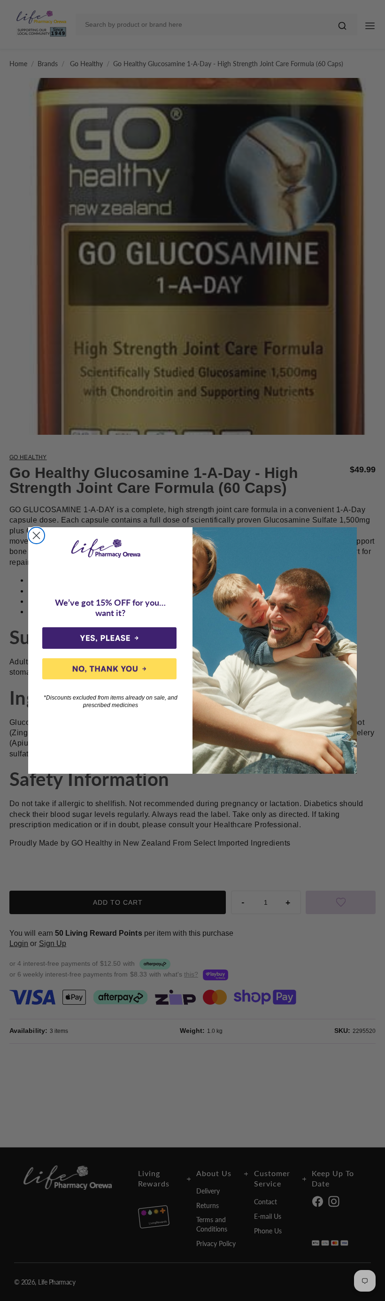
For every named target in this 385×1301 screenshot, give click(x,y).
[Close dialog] (36, 535)
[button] (109, 638)
